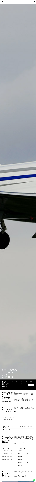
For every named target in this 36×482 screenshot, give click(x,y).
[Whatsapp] (34, 480)
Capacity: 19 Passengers (9, 419)
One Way (13, 383)
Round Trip (16, 383)
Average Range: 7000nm (9, 417)
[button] (18, 417)
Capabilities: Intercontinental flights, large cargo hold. (17, 427)
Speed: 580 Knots (7, 429)
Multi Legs (20, 383)
